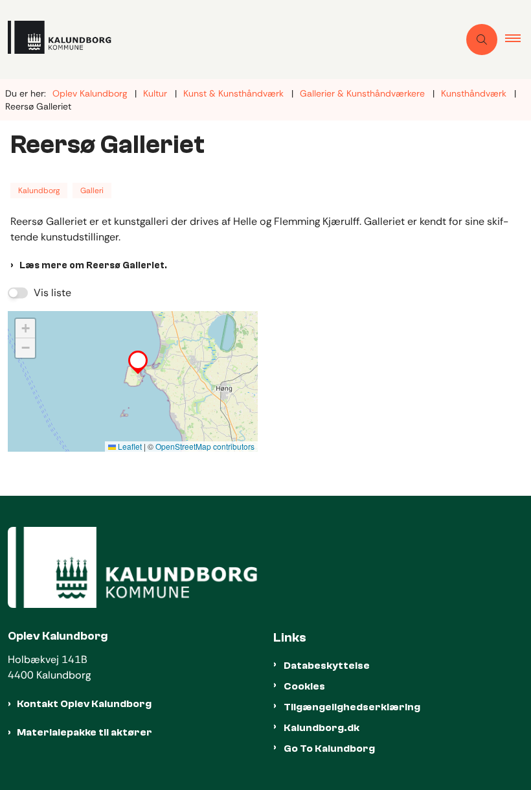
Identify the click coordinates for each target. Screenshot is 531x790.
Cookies (304, 686)
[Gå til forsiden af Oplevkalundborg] (224, 39)
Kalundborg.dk (321, 728)
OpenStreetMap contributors (204, 446)
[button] (518, 39)
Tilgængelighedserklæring (352, 707)
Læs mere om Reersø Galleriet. (93, 265)
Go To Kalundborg (329, 748)
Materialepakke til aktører (84, 732)
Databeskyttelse (327, 665)
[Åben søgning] (481, 39)
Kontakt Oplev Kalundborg (84, 704)
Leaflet (129, 446)
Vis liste (52, 292)
